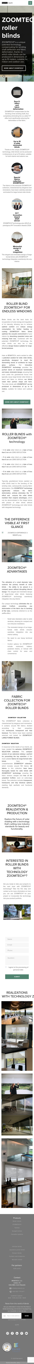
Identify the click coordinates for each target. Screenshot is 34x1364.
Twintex (17, 1228)
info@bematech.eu (18, 1288)
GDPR (17, 1325)
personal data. (21, 1319)
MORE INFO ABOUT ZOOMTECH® (17, 402)
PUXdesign (24, 1363)
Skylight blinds (17, 1231)
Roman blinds (17, 1253)
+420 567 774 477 (18, 1291)
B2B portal (17, 1268)
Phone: (10, 950)
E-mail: (10, 945)
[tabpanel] (17, 44)
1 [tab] (3, 76)
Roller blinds (17, 1221)
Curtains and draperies (17, 1256)
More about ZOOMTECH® (14, 68)
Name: (10, 939)
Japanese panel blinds (17, 1250)
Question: (11, 958)
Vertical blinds (17, 1246)
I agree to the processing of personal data (18, 968)
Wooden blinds (17, 1259)
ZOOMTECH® (17, 1224)
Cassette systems (17, 1234)
